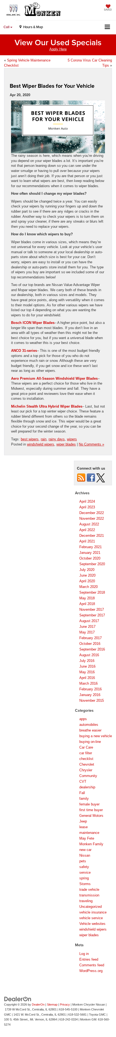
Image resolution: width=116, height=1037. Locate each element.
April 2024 (87, 501)
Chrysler (85, 770)
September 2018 (92, 592)
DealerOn (38, 1004)
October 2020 (89, 558)
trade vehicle (89, 890)
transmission (89, 895)
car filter (85, 753)
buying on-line (90, 742)
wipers (72, 439)
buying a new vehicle (95, 736)
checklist (86, 759)
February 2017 (90, 638)
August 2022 (89, 524)
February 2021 (90, 547)
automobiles (88, 725)
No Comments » (91, 444)
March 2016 (88, 683)
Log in (84, 954)
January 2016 (89, 695)
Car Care (86, 747)
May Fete (86, 838)
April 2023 (87, 507)
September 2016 (92, 649)
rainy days (57, 439)
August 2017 (89, 621)
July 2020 (86, 570)
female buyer (89, 804)
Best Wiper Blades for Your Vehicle (52, 86)
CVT (82, 781)
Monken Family (91, 844)
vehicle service (91, 918)
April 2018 (87, 604)
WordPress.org (91, 971)
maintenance (89, 833)
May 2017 (87, 632)
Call (7, 27)
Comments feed (91, 965)
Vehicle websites (92, 924)
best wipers (30, 439)
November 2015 (91, 700)
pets (82, 861)
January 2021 (89, 553)
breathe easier (90, 730)
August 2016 (89, 655)
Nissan (84, 855)
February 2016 (90, 689)
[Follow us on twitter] (100, 477)
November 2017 (91, 609)
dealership (87, 787)
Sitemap (52, 1004)
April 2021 (87, 541)
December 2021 (91, 536)
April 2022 (87, 530)
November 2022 (91, 518)
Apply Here (58, 49)
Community (88, 776)
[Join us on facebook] (91, 477)
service (85, 872)
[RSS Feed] (81, 477)
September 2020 (92, 564)
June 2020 (87, 575)
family (84, 799)
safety (84, 867)
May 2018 (87, 598)
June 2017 (87, 627)
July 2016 (86, 661)
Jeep (83, 821)
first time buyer (91, 810)
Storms (85, 884)
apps (83, 719)
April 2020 (87, 581)
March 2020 (88, 587)
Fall (82, 793)
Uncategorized (90, 907)
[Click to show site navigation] (107, 27)
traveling (86, 901)
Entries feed (88, 959)
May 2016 (87, 672)
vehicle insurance (93, 912)
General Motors (91, 816)
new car (85, 850)
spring (84, 878)
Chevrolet (86, 764)
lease (83, 827)
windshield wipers (40, 444)
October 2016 (89, 644)
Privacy (65, 1004)
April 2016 (87, 678)
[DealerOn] (18, 999)
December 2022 (91, 513)
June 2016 (87, 666)
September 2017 (92, 615)
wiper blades (66, 444)
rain (43, 439)
